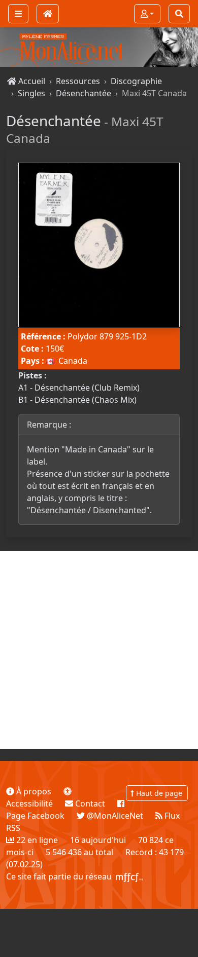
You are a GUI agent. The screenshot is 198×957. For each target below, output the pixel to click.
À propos (32, 791)
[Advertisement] (99, 650)
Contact (89, 803)
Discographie (136, 81)
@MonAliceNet (114, 815)
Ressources (78, 81)
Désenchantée (83, 93)
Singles (31, 93)
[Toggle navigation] (18, 13)
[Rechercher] (179, 13)
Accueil (30, 81)
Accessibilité (29, 803)
